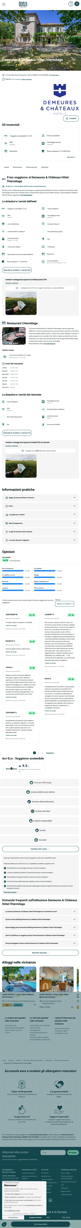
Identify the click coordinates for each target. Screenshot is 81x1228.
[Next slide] (23, 336)
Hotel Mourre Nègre (61, 1031)
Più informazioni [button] (26, 195)
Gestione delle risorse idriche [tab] (43, 792)
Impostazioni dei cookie (68, 1182)
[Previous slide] (5, 336)
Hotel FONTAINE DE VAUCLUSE (40, 1040)
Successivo (47, 753)
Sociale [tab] (43, 830)
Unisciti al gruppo (47, 1179)
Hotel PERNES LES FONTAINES (40, 1026)
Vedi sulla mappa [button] (54, 75)
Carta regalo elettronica (49, 1183)
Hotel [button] (6, 167)
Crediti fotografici (66, 1194)
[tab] (37, 69)
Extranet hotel (46, 1176)
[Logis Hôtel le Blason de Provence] (19, 979)
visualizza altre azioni (39, 849)
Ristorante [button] (17, 167)
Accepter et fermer (35, 1217)
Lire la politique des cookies (12, 1210)
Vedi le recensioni (27, 79)
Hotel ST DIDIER (35, 1028)
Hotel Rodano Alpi (11, 1026)
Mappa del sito (65, 1191)
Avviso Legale (65, 1173)
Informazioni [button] (31, 167)
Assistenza (64, 1188)
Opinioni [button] (44, 167)
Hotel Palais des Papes (62, 1028)
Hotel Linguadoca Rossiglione (14, 1028)
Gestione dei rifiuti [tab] (42, 811)
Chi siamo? (45, 1173)
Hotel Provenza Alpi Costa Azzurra (13, 1031)
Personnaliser (13, 1217)
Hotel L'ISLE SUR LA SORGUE (39, 1037)
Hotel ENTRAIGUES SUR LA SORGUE (38, 1034)
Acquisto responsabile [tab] (42, 820)
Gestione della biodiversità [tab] (43, 801)
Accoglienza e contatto (17, 515)
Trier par (57, 600)
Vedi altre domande (39, 953)
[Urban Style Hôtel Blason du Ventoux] (56, 979)
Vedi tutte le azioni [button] (10, 892)
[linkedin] (50, 1200)
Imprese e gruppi (46, 1186)
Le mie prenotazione (28, 1173)
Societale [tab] (43, 840)
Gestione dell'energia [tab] (42, 782)
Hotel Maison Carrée (61, 1033)
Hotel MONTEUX (35, 1030)
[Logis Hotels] (23, 4)
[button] (4, 1224)
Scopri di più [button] (70, 157)
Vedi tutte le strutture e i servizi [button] (17, 270)
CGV (62, 1185)
